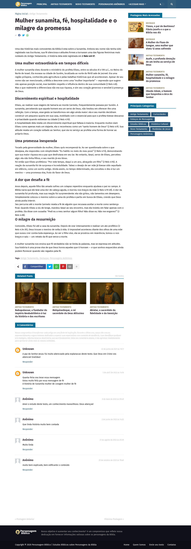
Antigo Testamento (38, 14)
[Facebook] (19, 35)
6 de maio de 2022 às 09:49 (113, 399)
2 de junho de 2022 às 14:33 (113, 419)
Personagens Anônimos (61, 258)
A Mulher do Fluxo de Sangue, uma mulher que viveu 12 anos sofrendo (159, 45)
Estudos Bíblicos (138, 124)
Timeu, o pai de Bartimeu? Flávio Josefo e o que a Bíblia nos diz (160, 29)
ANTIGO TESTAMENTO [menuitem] (61, 4)
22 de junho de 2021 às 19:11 (112, 349)
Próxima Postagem (113, 519)
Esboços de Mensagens (141, 119)
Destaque (44, 258)
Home (126, 544)
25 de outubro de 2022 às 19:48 (111, 460)
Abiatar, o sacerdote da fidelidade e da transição (103, 312)
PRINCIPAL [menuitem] (42, 4)
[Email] (70, 266)
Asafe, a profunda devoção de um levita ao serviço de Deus (160, 61)
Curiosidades (159, 114)
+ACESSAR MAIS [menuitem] (136, 4)
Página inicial (21, 14)
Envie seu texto (156, 544)
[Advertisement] (152, 160)
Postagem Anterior (25, 519)
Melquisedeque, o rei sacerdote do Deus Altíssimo (68, 312)
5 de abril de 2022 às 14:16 (113, 372)
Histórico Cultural (159, 124)
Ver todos (119, 276)
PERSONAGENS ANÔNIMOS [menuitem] (111, 4)
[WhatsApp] (27, 35)
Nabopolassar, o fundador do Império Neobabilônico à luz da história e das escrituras (31, 313)
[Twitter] (23, 35)
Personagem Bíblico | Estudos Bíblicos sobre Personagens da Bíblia (64, 544)
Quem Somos (139, 544)
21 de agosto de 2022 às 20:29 (112, 440)
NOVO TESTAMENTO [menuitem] (85, 4)
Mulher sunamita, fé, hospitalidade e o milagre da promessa (160, 77)
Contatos (171, 544)
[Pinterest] (63, 266)
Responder (28, 362)
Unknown (28, 349)
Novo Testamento (138, 129)
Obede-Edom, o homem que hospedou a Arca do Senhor (159, 94)
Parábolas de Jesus (161, 129)
